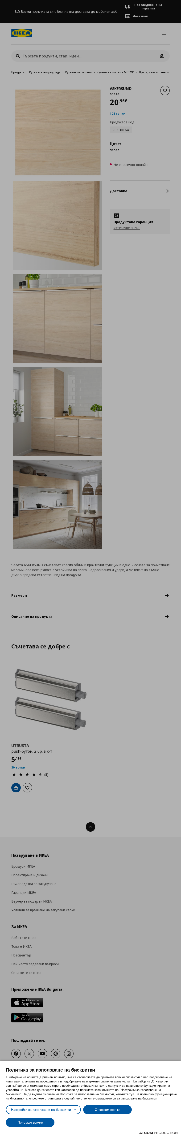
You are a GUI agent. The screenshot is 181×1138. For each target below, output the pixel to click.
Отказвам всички (107, 1110)
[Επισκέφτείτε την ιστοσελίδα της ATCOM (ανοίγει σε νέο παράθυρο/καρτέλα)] (158, 1132)
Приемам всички (30, 1122)
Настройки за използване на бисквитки (41, 1110)
